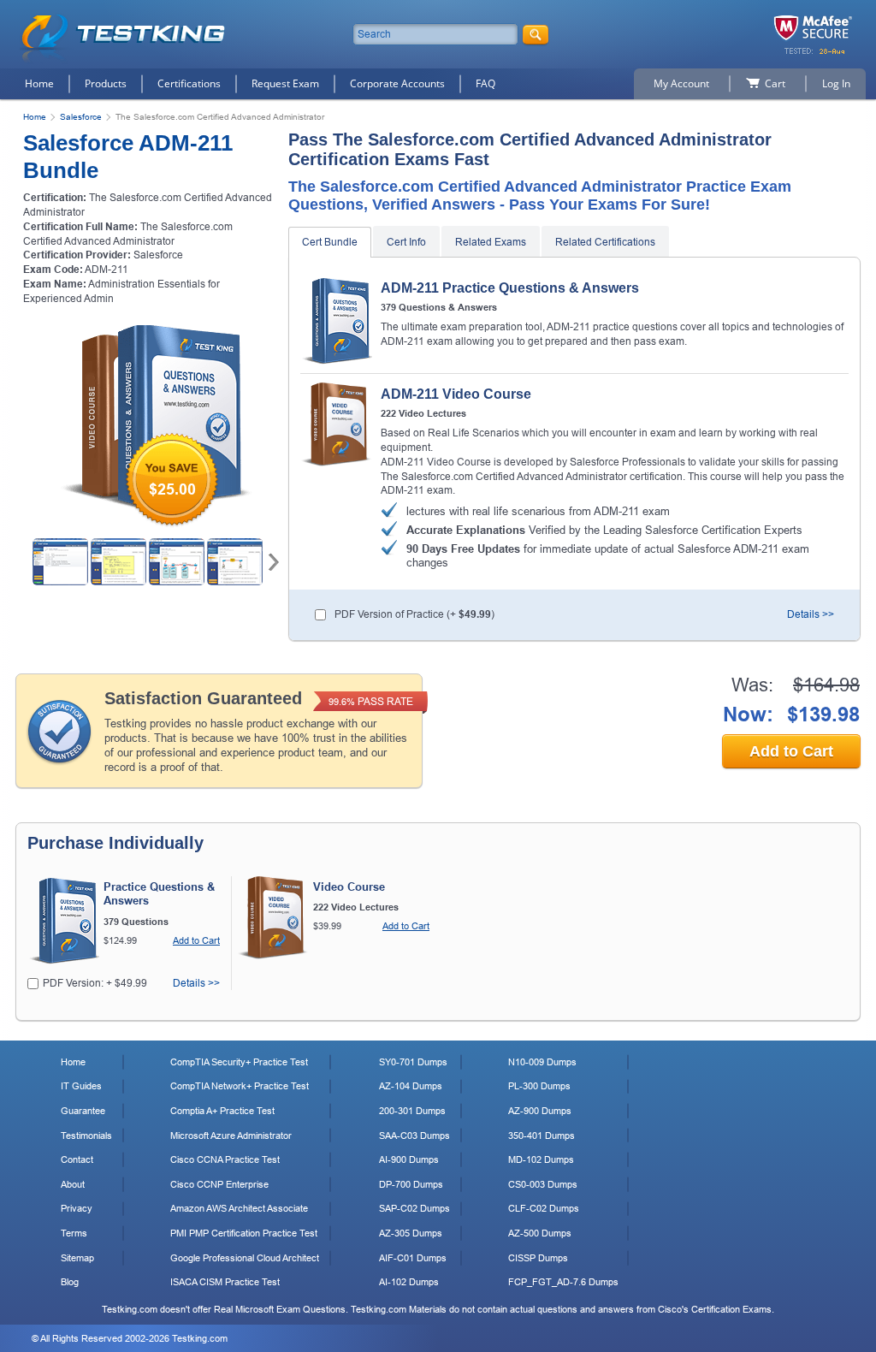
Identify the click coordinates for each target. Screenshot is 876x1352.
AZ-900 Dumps (539, 1111)
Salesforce (81, 117)
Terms (74, 1233)
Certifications (189, 83)
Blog (70, 1282)
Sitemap (77, 1258)
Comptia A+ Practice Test (222, 1111)
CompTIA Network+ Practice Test (239, 1086)
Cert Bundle (330, 242)
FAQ (485, 83)
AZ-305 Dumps (410, 1233)
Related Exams (490, 242)
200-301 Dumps (412, 1111)
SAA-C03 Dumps (414, 1135)
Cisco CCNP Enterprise (219, 1184)
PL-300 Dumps (539, 1086)
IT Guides (81, 1086)
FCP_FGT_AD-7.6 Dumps (563, 1282)
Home (39, 83)
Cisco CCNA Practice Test (225, 1159)
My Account (681, 83)
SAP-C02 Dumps (414, 1208)
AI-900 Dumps (409, 1159)
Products (106, 83)
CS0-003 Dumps (542, 1184)
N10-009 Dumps (542, 1062)
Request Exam (285, 83)
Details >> (810, 614)
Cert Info (406, 242)
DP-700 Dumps (411, 1184)
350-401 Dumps (541, 1135)
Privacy (76, 1208)
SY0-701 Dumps (413, 1062)
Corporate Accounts (397, 83)
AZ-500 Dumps (539, 1233)
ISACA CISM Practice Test (225, 1282)
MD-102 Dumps (541, 1159)
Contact (77, 1159)
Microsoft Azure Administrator (231, 1135)
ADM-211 (106, 270)
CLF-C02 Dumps (543, 1208)
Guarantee (83, 1111)
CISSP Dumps (538, 1258)
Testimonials (86, 1135)
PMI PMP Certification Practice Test (243, 1233)
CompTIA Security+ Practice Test (239, 1062)
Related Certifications (605, 242)
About (73, 1184)
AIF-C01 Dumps (413, 1258)
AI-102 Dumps (409, 1282)
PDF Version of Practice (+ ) (414, 614)
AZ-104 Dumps (410, 1086)
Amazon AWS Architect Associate (239, 1208)
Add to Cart (791, 751)
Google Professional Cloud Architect (244, 1258)
